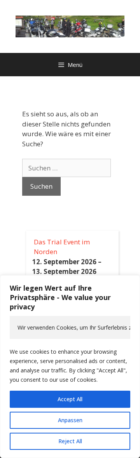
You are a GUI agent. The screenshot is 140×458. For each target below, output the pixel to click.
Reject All (70, 441)
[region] (70, 366)
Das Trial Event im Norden (62, 246)
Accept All (70, 399)
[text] (70, 327)
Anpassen (70, 420)
